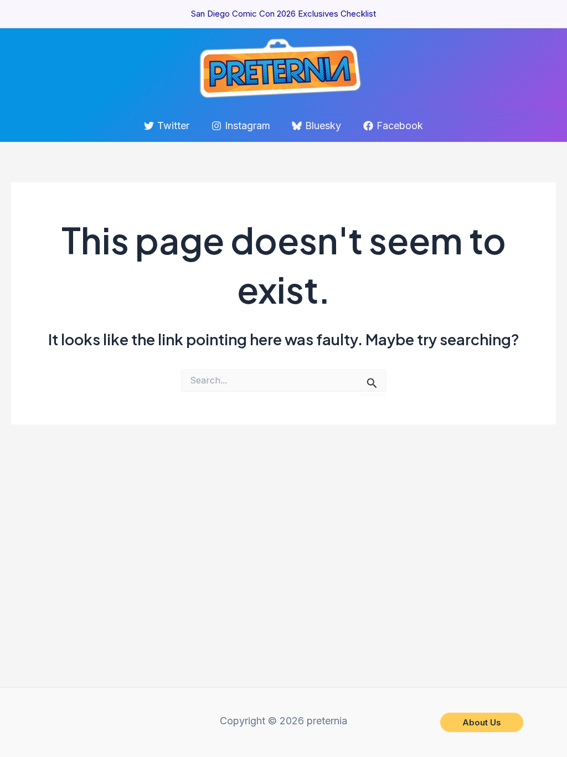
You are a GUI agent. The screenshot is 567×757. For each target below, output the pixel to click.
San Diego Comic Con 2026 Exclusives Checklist (283, 13)
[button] (481, 722)
